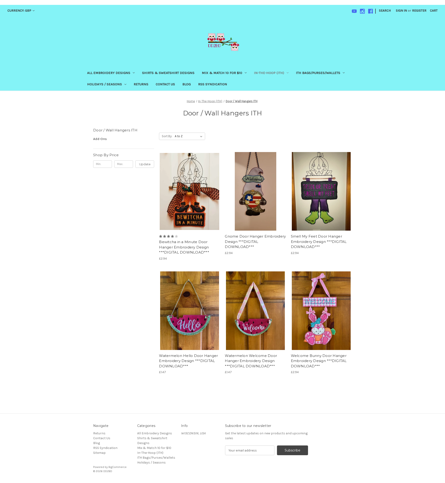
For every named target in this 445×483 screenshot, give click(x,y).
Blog (186, 84)
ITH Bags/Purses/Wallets (318, 73)
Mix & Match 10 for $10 (222, 73)
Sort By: (167, 136)
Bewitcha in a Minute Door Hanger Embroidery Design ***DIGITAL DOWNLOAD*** (184, 247)
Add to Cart (189, 199)
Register (419, 11)
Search (385, 11)
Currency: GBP (19, 11)
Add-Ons (100, 139)
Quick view (188, 183)
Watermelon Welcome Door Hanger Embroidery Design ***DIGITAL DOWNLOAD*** (251, 360)
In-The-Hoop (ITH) (269, 73)
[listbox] (189, 136)
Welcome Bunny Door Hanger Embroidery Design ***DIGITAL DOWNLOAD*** (319, 360)
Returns (141, 84)
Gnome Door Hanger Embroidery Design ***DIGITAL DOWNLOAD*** (255, 241)
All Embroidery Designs (108, 73)
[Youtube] (354, 11)
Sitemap (99, 453)
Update (145, 164)
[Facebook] (370, 11)
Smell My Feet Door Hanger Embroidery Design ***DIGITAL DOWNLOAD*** (319, 241)
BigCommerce (117, 467)
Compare (188, 191)
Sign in (401, 11)
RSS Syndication (212, 84)
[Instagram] (362, 11)
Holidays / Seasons (104, 84)
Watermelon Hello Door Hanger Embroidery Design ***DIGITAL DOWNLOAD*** (188, 360)
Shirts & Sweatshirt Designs (168, 73)
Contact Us (165, 84)
